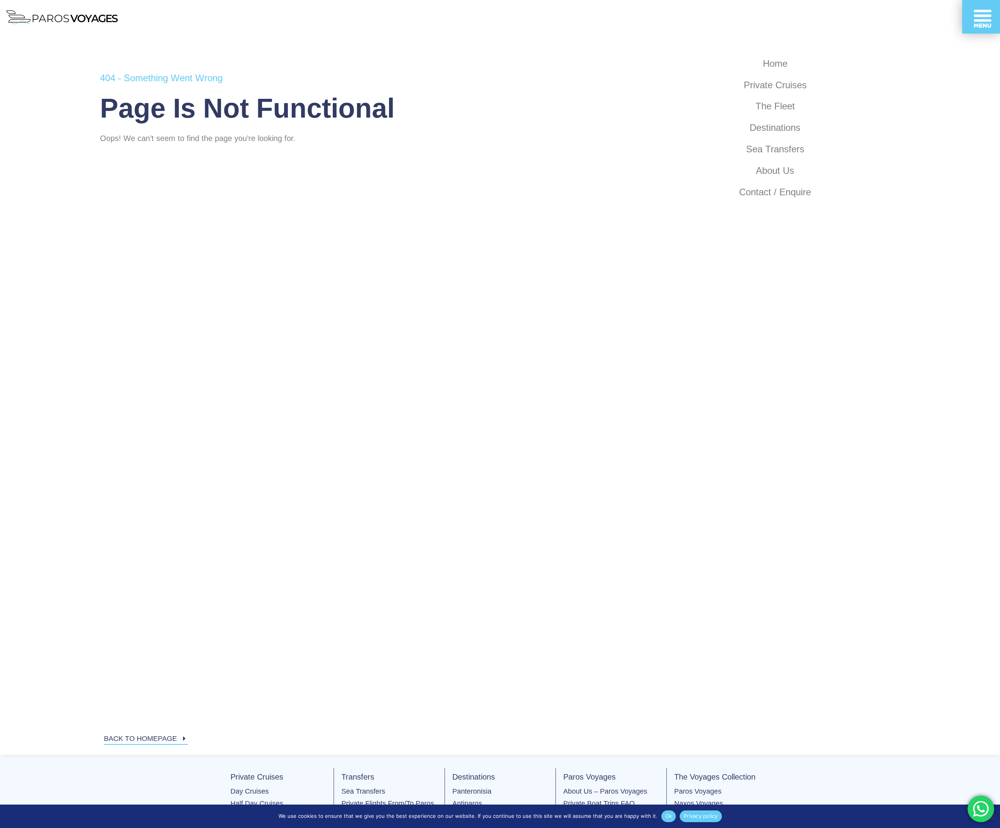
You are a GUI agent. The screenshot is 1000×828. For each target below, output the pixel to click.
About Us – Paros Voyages (605, 791)
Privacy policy (701, 816)
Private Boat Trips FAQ (599, 803)
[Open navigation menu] (981, 17)
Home (775, 63)
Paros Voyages (697, 791)
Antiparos (467, 803)
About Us (775, 170)
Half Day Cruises (256, 803)
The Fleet (775, 106)
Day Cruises (249, 791)
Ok (668, 816)
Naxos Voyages (698, 803)
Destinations (775, 127)
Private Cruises (775, 85)
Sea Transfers (775, 149)
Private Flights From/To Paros (387, 803)
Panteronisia (471, 791)
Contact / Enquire (775, 192)
